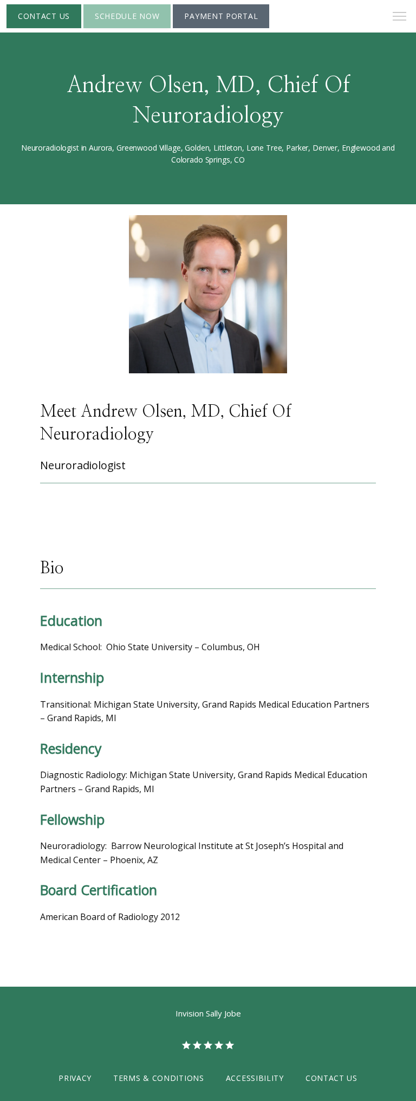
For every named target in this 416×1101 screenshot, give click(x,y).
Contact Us (332, 1078)
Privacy (75, 1078)
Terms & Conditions (158, 1078)
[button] (400, 17)
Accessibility (255, 1078)
